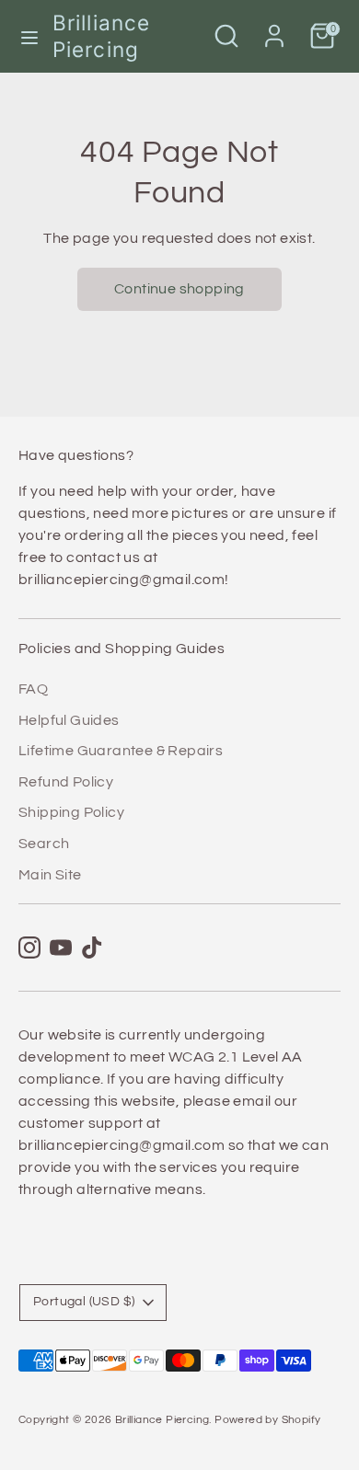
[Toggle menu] (27, 36)
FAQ (33, 689)
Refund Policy (65, 782)
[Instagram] (29, 947)
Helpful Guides (69, 720)
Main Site (50, 874)
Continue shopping (179, 288)
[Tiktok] (92, 947)
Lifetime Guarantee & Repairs (120, 750)
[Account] (274, 28)
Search (43, 843)
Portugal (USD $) (83, 1301)
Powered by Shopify (267, 1420)
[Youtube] (61, 947)
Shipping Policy (71, 812)
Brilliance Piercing (101, 36)
